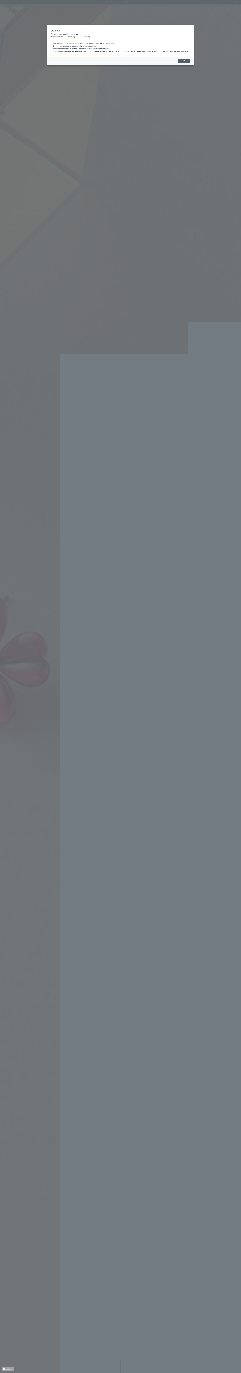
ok (184, 61)
